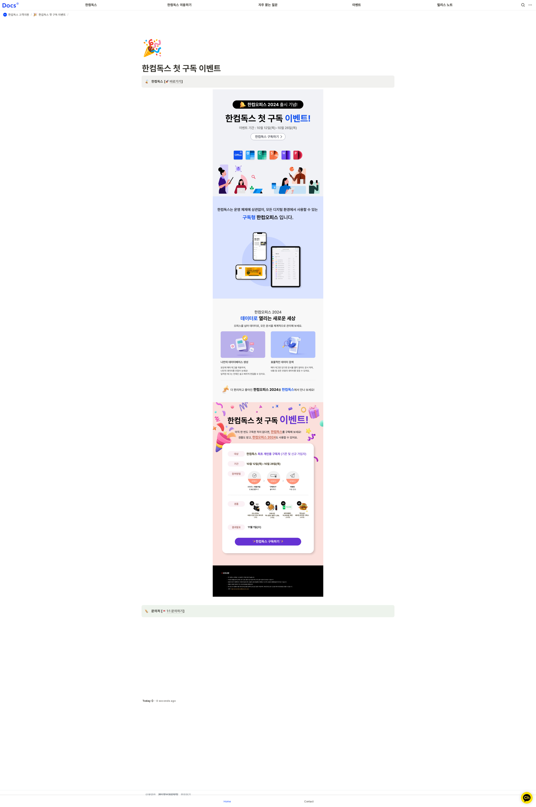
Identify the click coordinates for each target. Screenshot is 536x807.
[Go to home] (11, 5)
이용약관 (151, 794)
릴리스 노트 (445, 5)
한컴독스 (91, 5)
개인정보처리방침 (168, 794)
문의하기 (186, 794)
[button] (523, 5)
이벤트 (356, 5)
